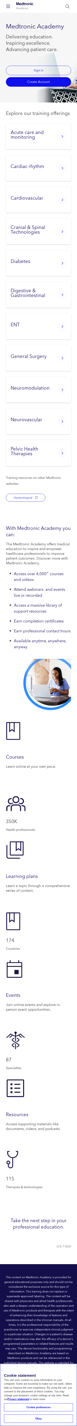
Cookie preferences (38, 1407)
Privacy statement (18, 1399)
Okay (38, 1418)
